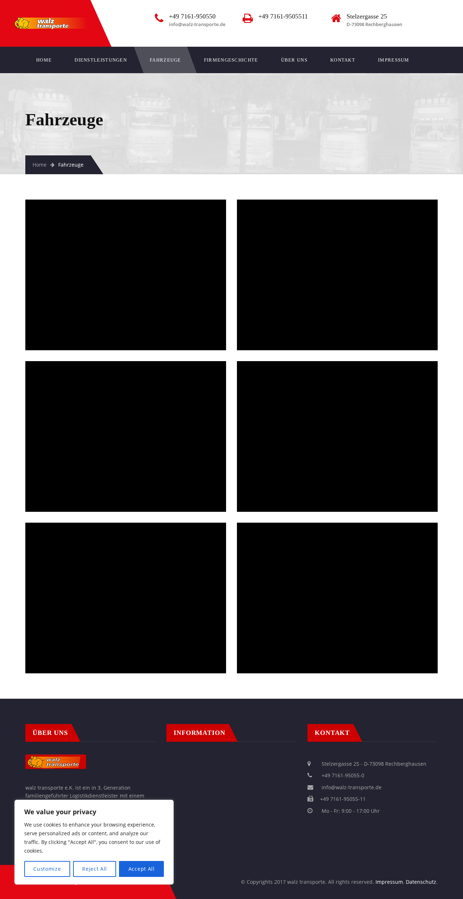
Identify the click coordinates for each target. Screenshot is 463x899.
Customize (47, 868)
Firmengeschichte (231, 60)
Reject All (94, 868)
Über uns (294, 60)
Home (44, 60)
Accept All (141, 868)
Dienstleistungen (101, 60)
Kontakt (342, 60)
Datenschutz (421, 881)
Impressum (393, 60)
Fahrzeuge (165, 60)
